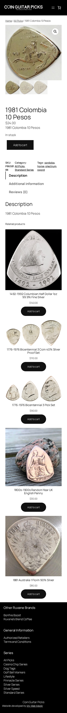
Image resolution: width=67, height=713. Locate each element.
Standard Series (24, 169)
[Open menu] (53, 8)
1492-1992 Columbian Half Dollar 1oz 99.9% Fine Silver (34, 295)
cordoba (49, 162)
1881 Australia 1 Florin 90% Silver (33, 580)
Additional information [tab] (26, 183)
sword (41, 169)
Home (8, 20)
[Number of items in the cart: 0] (59, 8)
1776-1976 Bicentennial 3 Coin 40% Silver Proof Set (33, 351)
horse (40, 166)
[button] (55, 31)
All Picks (18, 20)
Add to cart (20, 145)
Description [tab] (18, 175)
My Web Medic (35, 705)
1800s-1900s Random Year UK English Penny (33, 491)
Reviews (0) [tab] (18, 192)
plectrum (50, 166)
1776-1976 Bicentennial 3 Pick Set (33, 405)
